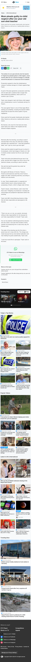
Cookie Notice (4, 648)
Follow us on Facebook (9, 636)
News (2, 13)
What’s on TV (5, 630)
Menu (5, 2)
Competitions (20, 628)
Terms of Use (11, 646)
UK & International (11, 13)
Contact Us (26, 646)
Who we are (3, 646)
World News (5, 282)
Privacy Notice (18, 646)
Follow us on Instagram (9, 642)
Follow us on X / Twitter (9, 634)
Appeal (18, 630)
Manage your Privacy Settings (9, 652)
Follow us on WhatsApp (10, 639)
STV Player (4, 628)
